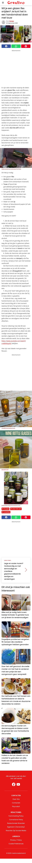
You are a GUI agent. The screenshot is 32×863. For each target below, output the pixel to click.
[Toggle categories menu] (3, 2)
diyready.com (5, 469)
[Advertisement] (16, 68)
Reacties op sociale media (16, 830)
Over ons (16, 799)
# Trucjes (5, 509)
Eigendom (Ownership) (16, 827)
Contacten (16, 803)
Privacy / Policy (16, 840)
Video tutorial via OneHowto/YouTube (11, 169)
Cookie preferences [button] (16, 844)
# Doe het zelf (15, 509)
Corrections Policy (16, 819)
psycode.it (16, 806)
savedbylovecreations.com (8, 428)
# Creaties (6, 512)
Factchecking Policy (16, 816)
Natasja (11, 21)
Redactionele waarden (16, 823)
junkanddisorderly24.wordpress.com (11, 505)
